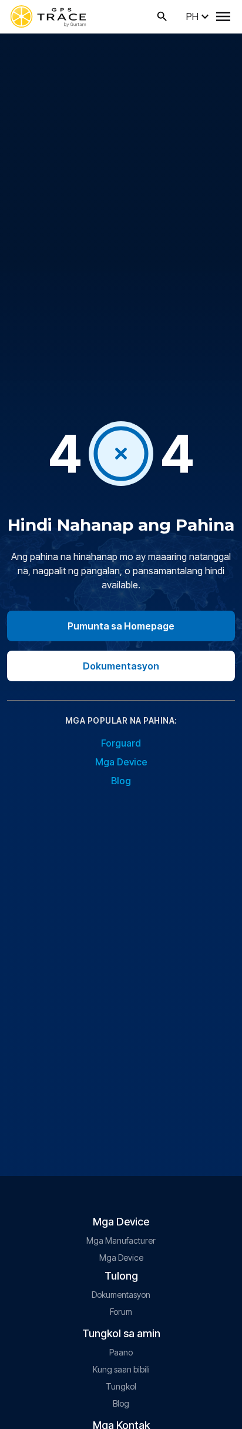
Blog (121, 781)
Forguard (121, 743)
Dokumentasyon (121, 666)
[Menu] (223, 16)
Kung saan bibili (121, 1369)
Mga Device (121, 762)
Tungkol (121, 1386)
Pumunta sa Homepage (121, 626)
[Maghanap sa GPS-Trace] (162, 16)
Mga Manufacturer (121, 1240)
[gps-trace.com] (48, 16)
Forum (121, 1312)
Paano (121, 1352)
